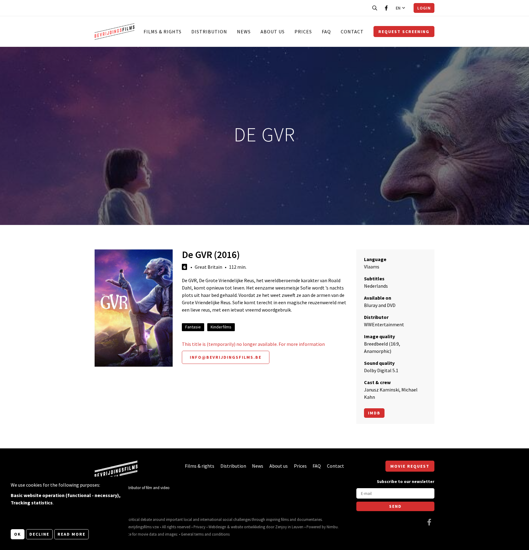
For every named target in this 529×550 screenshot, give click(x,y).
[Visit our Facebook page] (386, 8)
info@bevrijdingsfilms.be (225, 357)
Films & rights (163, 31)
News (244, 31)
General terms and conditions (205, 534)
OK (17, 534)
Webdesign (217, 526)
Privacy (199, 526)
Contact (352, 31)
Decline (39, 534)
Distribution (209, 31)
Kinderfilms (221, 327)
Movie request (410, 466)
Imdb (374, 413)
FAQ (326, 31)
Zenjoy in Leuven (289, 526)
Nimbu (332, 526)
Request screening (404, 31)
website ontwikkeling (248, 526)
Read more (71, 534)
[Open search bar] (374, 8)
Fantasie (193, 327)
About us (273, 31)
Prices (303, 31)
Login (424, 8)
